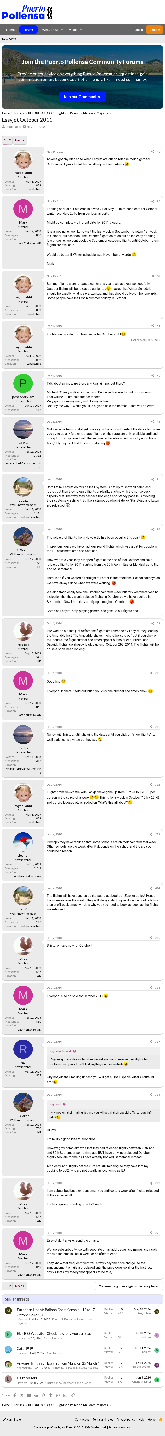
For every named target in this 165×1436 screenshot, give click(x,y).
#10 (157, 673)
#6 (158, 421)
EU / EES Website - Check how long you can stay (54, 1333)
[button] (62, 29)
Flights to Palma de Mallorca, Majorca (75, 1367)
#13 (157, 834)
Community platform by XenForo (69, 1427)
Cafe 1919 (25, 1348)
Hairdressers (27, 1378)
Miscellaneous (53, 1338)
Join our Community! (82, 96)
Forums (28, 29)
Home (10, 29)
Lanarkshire (34, 189)
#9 (158, 623)
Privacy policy (125, 1419)
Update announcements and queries (68, 1382)
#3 (158, 276)
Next (18, 140)
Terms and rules (103, 1419)
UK (39, 661)
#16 (157, 987)
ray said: (55, 1104)
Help (141, 1419)
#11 (157, 727)
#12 (157, 784)
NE (39, 567)
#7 (158, 479)
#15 (157, 938)
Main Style (13, 1419)
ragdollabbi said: (60, 1051)
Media (72, 29)
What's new (50, 29)
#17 (157, 1041)
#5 (158, 375)
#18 (157, 1094)
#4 (158, 325)
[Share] (152, 151)
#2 (158, 201)
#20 (157, 1233)
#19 (157, 1183)
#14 (157, 888)
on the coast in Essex (27, 876)
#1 (158, 151)
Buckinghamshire (30, 517)
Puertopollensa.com (120, 1427)
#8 (158, 529)
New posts (9, 39)
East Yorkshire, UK (29, 243)
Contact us (82, 1419)
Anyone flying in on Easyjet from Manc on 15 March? (58, 1363)
